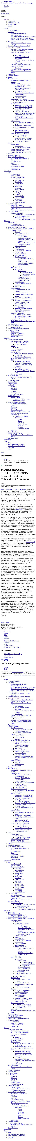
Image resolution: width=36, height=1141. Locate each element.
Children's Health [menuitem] (16, 161)
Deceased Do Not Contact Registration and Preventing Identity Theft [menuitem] (25, 371)
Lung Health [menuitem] (14, 430)
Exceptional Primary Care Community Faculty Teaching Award (25, 802)
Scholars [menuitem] (20, 427)
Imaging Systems (19, 737)
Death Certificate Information (23, 1051)
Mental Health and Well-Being (23, 987)
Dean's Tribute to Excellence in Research (22, 689)
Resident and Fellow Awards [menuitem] (19, 99)
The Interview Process (24, 968)
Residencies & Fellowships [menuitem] (15, 325)
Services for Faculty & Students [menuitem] (20, 133)
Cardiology (14, 1096)
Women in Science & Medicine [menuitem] (23, 308)
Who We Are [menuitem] (18, 63)
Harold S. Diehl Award (21, 820)
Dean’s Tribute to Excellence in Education (22, 690)
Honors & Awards (13, 768)
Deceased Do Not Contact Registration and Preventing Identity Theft (25, 1060)
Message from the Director (22, 923)
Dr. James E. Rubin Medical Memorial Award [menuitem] (22, 85)
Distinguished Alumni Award (23, 815)
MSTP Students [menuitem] (15, 288)
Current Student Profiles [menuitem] (17, 177)
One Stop (6, 6)
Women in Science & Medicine (23, 998)
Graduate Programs (13, 1014)
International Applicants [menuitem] (28, 274)
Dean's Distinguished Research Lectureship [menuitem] (23, 36)
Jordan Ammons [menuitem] (19, 189)
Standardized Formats (21, 754)
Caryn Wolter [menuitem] (18, 182)
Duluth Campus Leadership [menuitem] (18, 33)
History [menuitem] (10, 77)
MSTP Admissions (16, 957)
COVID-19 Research (13, 1085)
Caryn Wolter (18, 871)
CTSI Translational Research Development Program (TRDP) (23, 1005)
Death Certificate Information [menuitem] (23, 361)
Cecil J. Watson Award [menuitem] (21, 102)
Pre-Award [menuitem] (11, 385)
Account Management (21, 825)
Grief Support (18, 1057)
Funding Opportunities (14, 1070)
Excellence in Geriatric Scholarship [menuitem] (24, 100)
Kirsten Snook (19, 884)
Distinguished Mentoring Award (23, 795)
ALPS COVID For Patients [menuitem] (22, 399)
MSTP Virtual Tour (20, 976)
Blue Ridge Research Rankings (16, 1134)
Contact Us (7, 632)
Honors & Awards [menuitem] (13, 78)
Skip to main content (6, 1)
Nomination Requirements (22, 821)
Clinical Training (22, 926)
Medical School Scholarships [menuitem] (23, 139)
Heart (12, 853)
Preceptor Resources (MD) (18, 915)
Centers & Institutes (13, 726)
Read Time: (4, 486)
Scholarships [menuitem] (14, 168)
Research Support (12, 1073)
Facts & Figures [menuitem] (15, 175)
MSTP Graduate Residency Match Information (25, 953)
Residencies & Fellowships (15, 1015)
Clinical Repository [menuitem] (13, 438)
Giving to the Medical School (16, 846)
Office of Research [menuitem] (13, 375)
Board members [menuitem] (19, 146)
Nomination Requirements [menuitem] (22, 132)
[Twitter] (2, 660)
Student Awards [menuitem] (15, 83)
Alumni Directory (19, 945)
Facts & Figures (15, 865)
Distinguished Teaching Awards (23, 796)
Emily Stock (18, 875)
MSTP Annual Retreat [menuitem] (21, 303)
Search (3, 10)
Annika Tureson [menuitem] (19, 180)
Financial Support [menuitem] (19, 282)
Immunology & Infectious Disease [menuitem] (20, 411)
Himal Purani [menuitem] (18, 186)
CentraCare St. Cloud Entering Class (25, 904)
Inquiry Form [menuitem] (18, 355)
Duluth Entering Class (21, 907)
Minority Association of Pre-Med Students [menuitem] (22, 210)
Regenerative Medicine (17, 856)
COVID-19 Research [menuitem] (13, 396)
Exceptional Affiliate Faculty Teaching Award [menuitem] (22, 109)
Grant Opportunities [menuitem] (20, 318)
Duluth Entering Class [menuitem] (21, 218)
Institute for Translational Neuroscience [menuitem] (21, 416)
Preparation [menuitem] (21, 307)
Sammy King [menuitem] (18, 200)
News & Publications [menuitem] (20, 257)
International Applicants (28, 964)
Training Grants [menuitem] (15, 392)
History (10, 767)
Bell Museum (19, 509)
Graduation (18, 718)
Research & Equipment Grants (23, 828)
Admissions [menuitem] (7, 171)
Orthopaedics (15, 854)
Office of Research (13, 1065)
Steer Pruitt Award (20, 787)
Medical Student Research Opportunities (22, 708)
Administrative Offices (14, 698)
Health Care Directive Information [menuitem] (24, 353)
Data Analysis (18, 748)
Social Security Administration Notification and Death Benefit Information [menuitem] (23, 364)
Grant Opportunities (20, 1007)
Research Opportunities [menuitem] (17, 313)
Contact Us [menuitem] (14, 319)
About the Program (16, 920)
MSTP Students (15, 978)
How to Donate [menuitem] (15, 352)
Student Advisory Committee (23, 940)
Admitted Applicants (17, 903)
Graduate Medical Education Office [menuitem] (21, 69)
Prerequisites (25, 965)
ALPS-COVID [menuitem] (15, 397)
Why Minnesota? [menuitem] (16, 174)
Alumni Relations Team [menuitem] (17, 150)
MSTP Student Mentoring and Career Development (26, 933)
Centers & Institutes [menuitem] (13, 75)
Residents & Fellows (13, 22)
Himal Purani (18, 876)
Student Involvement (17, 1024)
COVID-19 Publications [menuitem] (18, 400)
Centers (20, 1110)
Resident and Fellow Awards (19, 789)
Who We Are (18, 714)
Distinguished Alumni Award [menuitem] (23, 125)
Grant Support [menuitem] (19, 55)
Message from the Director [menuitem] (22, 233)
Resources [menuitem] (17, 266)
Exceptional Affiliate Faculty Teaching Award (22, 799)
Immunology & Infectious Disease (20, 1101)
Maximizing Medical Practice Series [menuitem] (21, 152)
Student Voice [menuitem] (15, 336)
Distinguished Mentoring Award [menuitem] (23, 105)
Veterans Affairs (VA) (17, 1084)
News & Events (22, 1114)
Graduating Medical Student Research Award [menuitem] (22, 88)
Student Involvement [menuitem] (17, 335)
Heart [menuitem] (12, 163)
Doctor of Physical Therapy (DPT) (17, 917)
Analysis (17, 739)
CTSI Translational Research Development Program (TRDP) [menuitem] (23, 315)
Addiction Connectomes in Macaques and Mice (22, 752)
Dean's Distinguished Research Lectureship (23, 687)
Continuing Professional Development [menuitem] (18, 328)
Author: (3, 483)
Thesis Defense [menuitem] (22, 261)
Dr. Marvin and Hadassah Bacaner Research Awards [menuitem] (24, 93)
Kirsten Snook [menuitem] (19, 194)
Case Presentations (20, 995)
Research (6, 1028)
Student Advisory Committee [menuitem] (23, 250)
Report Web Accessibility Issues (17, 675)
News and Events (16, 765)
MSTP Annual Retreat (21, 993)
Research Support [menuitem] (12, 383)
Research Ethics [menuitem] (12, 382)
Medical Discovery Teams (15, 1123)
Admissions (7, 860)
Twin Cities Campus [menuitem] (13, 30)
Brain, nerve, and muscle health (20, 848)
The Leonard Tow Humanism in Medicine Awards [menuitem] (24, 115)
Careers (6, 636)
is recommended (30, 542)
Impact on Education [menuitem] (20, 344)
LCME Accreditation (13, 1020)
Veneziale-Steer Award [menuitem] (21, 91)
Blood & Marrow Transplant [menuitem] (19, 403)
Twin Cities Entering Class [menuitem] (22, 216)
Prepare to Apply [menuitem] (12, 203)
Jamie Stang (18, 878)
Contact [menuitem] (10, 153)
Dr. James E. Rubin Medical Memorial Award (22, 775)
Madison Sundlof (19, 885)
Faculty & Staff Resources (11, 641)
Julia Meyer (18, 882)
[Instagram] (4, 660)
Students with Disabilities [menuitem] (22, 293)
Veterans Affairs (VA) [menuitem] (17, 394)
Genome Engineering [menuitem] (17, 410)
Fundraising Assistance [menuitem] (21, 136)
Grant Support (19, 706)
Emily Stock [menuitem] (18, 185)
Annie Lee (18, 868)
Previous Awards (19, 764)
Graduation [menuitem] (18, 68)
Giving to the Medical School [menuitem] (16, 157)
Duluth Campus (12, 692)
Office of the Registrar (17, 717)
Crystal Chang (19, 873)
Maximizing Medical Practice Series (21, 842)
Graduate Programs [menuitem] (13, 324)
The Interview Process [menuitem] (24, 278)
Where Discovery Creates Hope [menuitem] (16, 446)
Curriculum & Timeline (24, 928)
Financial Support (19, 971)
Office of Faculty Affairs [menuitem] (18, 50)
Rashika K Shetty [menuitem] (19, 197)
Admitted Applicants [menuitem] (17, 213)
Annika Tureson (19, 870)
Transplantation (15, 859)
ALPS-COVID (15, 1087)
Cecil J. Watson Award (21, 792)
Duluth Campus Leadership (18, 684)
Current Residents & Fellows (12, 647)
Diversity (6, 638)
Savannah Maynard (20, 892)
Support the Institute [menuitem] (23, 428)
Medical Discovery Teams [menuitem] (15, 433)
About (6, 679)
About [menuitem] (6, 29)
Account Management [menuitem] (21, 135)
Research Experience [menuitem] (27, 272)
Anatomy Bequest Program (15, 1029)
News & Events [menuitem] (22, 424)
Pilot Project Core (16, 760)
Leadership (11, 682)
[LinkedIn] (18, 620)
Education (7, 910)
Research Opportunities (17, 1003)
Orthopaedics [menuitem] (15, 164)
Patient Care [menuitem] (7, 439)
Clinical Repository (13, 1128)
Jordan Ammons (19, 879)
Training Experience (20, 925)
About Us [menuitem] (10, 172)
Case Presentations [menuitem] (20, 305)
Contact (10, 843)
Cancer (13, 850)
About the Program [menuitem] (16, 230)
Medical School (5, 13)
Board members (19, 835)
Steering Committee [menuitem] (20, 253)
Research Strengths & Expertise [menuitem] (16, 402)
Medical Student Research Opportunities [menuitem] (22, 57)
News (5, 1131)
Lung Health (14, 1120)
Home (6, 459)
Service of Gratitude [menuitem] (16, 374)
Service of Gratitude (16, 1064)
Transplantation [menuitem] (15, 169)
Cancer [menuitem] (13, 160)
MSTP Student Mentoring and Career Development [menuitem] (26, 243)
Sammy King (18, 890)
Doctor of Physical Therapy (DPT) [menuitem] (17, 227)
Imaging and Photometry (21, 746)
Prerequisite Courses (16, 895)
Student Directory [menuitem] (19, 249)
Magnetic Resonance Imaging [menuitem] (19, 413)
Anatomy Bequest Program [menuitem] (15, 339)
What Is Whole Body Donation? (20, 1032)
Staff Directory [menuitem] (19, 252)
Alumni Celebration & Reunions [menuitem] (20, 149)
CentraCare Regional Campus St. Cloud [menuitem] (19, 46)
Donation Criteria (16, 1040)
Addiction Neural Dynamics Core (20, 740)
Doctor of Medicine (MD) (15, 914)
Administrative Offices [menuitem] (14, 47)
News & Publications (20, 946)
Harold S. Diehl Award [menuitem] (21, 130)
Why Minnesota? (16, 864)
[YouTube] (6, 660)
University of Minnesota (17, 672)
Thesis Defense (22, 951)
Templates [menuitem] (14, 391)
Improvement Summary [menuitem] (17, 333)
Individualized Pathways (14, 1017)
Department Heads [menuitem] (16, 35)
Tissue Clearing (19, 735)
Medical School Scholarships (23, 829)
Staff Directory (19, 942)
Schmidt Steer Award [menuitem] (20, 96)
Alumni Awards (15, 810)
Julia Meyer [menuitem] (18, 193)
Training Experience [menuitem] (20, 235)
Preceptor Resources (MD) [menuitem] (18, 225)
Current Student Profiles (17, 867)
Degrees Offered (12, 912)
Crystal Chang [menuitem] (19, 183)
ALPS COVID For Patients (22, 1089)
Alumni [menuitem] (10, 143)
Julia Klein (18, 881)
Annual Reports (8, 657)
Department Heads (16, 685)
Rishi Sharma (18, 889)
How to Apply (19, 959)
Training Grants (15, 1082)
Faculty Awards (15, 793)
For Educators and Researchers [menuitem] (19, 341)
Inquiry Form (18, 1045)
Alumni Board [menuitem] (15, 144)
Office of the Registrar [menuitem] (17, 66)
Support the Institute (23, 1118)
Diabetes (13, 1098)
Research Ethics (12, 1071)
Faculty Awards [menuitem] (15, 103)
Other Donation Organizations (23, 1046)
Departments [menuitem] (11, 74)
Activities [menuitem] (17, 247)
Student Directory (19, 939)
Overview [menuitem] (17, 232)
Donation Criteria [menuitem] (16, 350)
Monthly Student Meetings (22, 992)
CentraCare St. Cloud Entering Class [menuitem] (25, 214)
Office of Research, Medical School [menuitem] (21, 64)
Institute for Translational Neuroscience (21, 1106)
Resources (17, 956)
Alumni (10, 26)
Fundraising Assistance (21, 826)
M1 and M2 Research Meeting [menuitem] (23, 300)
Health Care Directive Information (24, 1043)
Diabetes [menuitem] (13, 408)
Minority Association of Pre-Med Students (22, 900)
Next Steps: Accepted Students (26, 909)
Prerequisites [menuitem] (25, 275)
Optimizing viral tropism (21, 731)
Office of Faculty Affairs (18, 701)
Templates (14, 1081)
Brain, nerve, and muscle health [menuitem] (20, 158)
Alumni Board (15, 834)
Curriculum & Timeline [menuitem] (24, 238)
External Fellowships (20, 935)
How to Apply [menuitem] (19, 269)
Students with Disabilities (22, 982)
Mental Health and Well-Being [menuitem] (23, 297)
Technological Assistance (22, 745)
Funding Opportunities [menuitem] (14, 380)
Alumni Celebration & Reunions (20, 839)
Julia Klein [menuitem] (18, 191)
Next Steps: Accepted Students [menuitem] (26, 219)
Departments (11, 725)
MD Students (11, 21)
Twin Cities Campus (13, 681)
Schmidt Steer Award (20, 785)
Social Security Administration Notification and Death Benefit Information (23, 1054)
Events (9, 1139)
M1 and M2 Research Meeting (23, 990)
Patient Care (7, 1129)
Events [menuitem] (9, 449)
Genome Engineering (17, 1099)
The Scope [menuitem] (11, 447)
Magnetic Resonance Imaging (19, 1103)
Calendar (13, 989)
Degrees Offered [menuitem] (12, 222)
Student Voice (15, 1026)
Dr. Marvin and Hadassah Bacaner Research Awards (24, 783)
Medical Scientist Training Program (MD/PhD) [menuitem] (21, 228)
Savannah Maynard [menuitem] (20, 202)
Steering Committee (20, 943)
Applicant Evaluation (24, 967)
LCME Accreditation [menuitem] (13, 330)
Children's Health (16, 851)
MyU (5, 7)
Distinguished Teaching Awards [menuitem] (23, 107)
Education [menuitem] (7, 221)
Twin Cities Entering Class (22, 906)
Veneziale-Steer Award (21, 781)
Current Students (8, 645)
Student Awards (15, 773)
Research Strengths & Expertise (16, 1092)
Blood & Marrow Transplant (19, 1093)
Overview (17, 921)
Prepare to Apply (12, 893)
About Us (10, 862)
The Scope (7, 655)
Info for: (6, 19)
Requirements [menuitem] (22, 271)
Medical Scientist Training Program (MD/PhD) (21, 918)
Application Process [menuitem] (13, 211)
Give (5, 635)
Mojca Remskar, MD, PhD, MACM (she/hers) (13, 489)
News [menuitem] (5, 441)
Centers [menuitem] (20, 421)
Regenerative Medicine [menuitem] (17, 166)
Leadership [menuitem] (11, 32)
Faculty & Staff (12, 24)
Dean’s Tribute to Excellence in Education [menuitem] (22, 39)
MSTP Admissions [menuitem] (16, 268)
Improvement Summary (17, 1023)
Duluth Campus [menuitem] (12, 41)
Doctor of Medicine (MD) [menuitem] (15, 224)
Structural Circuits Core (17, 734)
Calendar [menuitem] (13, 299)
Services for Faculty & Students (20, 823)
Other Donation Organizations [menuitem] (23, 357)
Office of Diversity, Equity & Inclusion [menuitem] (22, 49)
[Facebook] (18, 617)
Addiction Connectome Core (19, 750)
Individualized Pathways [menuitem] (14, 327)
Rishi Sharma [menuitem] (18, 199)
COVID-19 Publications (18, 1090)
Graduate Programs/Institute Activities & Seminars (22, 1000)
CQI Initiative (15, 1021)
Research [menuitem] (6, 338)
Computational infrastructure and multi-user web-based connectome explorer (24, 757)
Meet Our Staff (19, 1039)
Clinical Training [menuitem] (22, 236)
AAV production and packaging (23, 729)
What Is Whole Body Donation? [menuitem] (20, 343)
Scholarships (14, 857)
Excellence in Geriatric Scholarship (24, 790)
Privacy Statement (5, 675)
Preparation (21, 996)
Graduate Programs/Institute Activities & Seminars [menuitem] (22, 310)
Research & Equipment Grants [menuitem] (23, 138)
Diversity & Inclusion (14, 845)
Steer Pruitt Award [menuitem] (20, 97)
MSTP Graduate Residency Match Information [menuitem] (25, 263)
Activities (17, 937)
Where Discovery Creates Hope (13, 654)
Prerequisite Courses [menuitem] (16, 205)
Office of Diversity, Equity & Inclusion (22, 700)
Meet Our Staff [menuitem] (19, 349)
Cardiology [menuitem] (14, 407)
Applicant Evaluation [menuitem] (24, 277)
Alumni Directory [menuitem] (19, 255)
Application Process (13, 901)
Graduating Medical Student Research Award (22, 778)
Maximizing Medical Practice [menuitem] (23, 147)
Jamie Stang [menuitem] (18, 188)
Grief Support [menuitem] (18, 368)
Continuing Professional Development (18, 1018)
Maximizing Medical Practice (23, 837)
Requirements (22, 960)
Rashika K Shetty (19, 887)
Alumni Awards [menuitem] (15, 121)
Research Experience (27, 962)
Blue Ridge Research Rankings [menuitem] (16, 444)
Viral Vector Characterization (23, 732)
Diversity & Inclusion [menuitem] (14, 155)
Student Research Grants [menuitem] (21, 141)
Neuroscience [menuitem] (15, 414)
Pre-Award (11, 1074)
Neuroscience (15, 1104)
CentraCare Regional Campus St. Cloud (19, 696)
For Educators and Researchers (19, 1031)
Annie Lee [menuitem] (18, 178)
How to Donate (15, 1042)
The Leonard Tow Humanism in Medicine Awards (24, 805)
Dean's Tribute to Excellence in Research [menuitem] (22, 38)
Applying (17, 762)
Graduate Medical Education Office (21, 720)
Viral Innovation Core (17, 728)
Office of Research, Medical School (21, 715)
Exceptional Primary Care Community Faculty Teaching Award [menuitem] (25, 112)
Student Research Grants (21, 831)
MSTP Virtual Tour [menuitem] (20, 286)
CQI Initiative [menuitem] (15, 332)
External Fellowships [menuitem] (20, 246)
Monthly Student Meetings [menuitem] (22, 302)
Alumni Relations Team (17, 840)
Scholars (20, 1117)
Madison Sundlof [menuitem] (19, 196)
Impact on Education (20, 1034)
